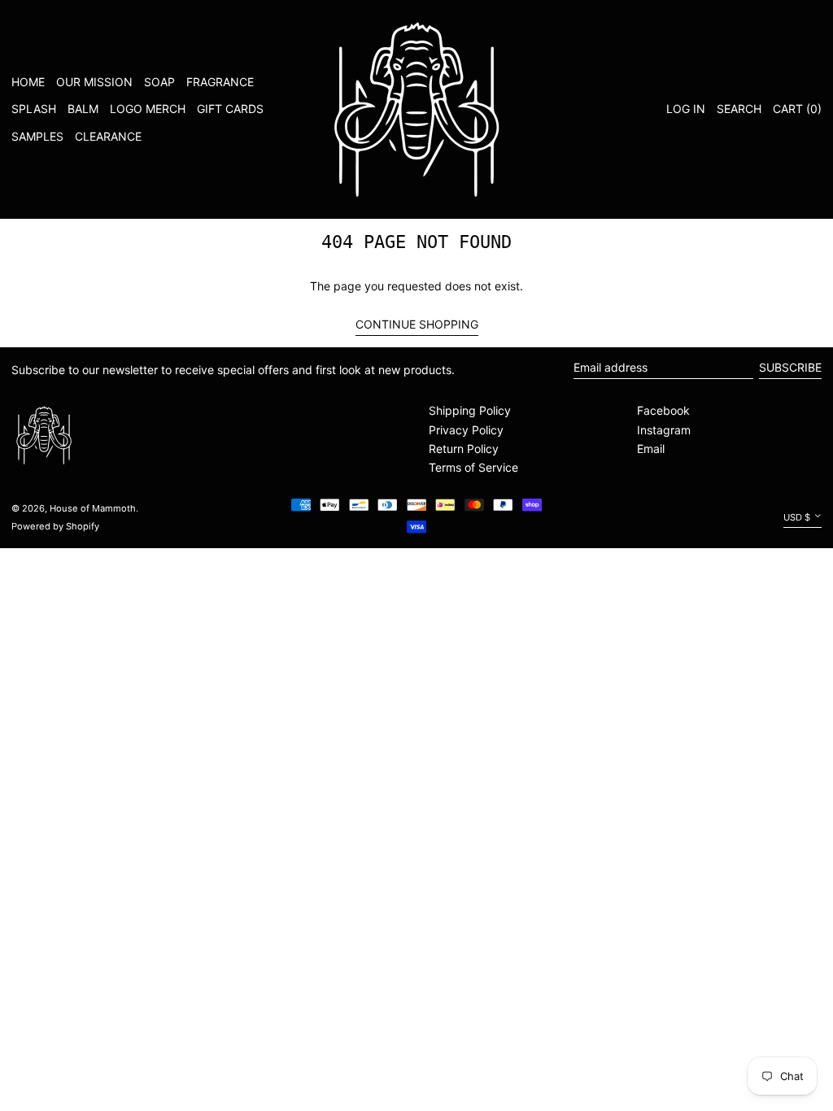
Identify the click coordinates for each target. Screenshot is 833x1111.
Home (28, 82)
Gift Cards (230, 108)
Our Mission (94, 82)
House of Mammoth (93, 508)
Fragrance (220, 82)
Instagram (664, 430)
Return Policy (464, 448)
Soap (159, 82)
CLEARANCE (108, 136)
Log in (685, 108)
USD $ (796, 517)
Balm (83, 108)
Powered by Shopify (55, 526)
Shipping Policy (470, 410)
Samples (37, 136)
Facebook (663, 410)
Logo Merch (147, 108)
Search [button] (739, 108)
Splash (33, 108)
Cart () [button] (797, 108)
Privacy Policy (466, 430)
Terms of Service (473, 467)
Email (651, 448)
